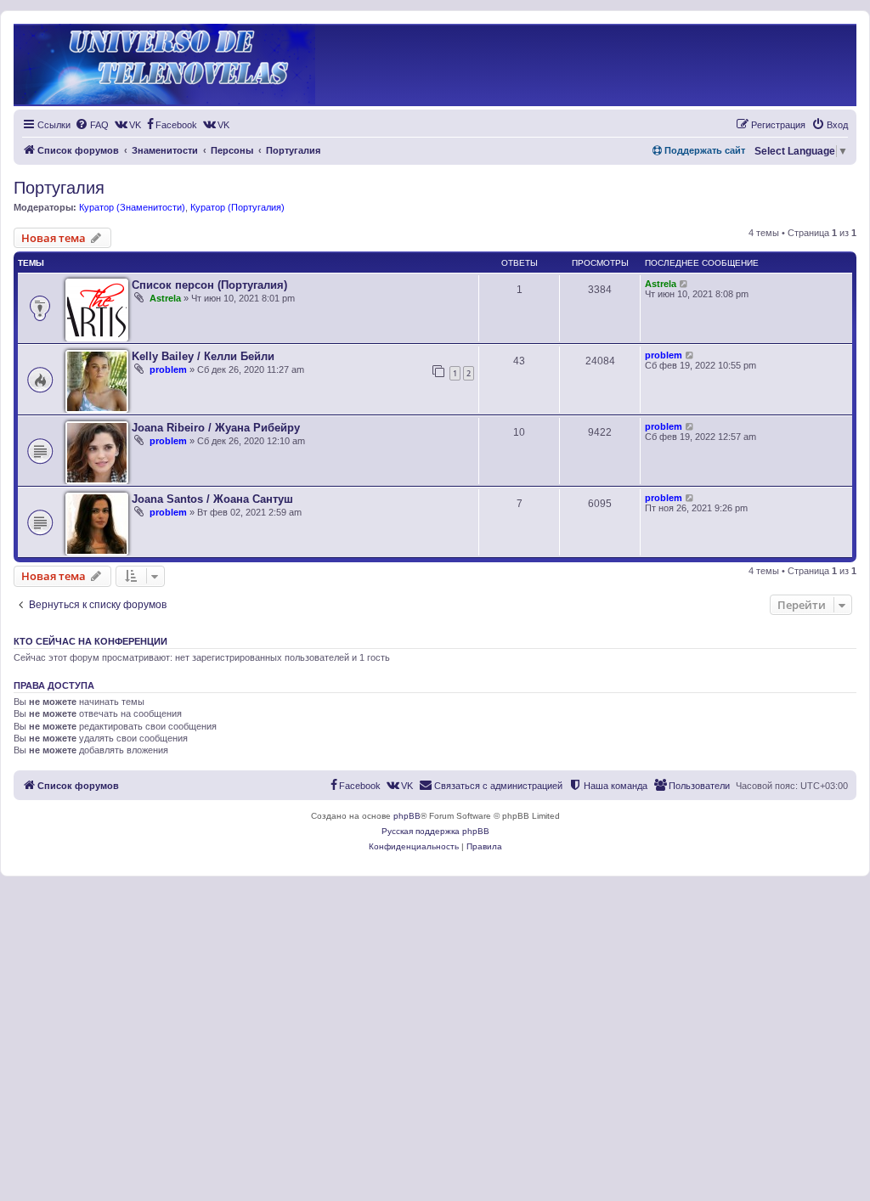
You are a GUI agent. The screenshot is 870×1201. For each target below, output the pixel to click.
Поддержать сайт (703, 150)
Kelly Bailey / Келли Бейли (203, 356)
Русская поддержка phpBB (435, 831)
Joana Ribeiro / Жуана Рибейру (216, 427)
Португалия (59, 187)
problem (168, 369)
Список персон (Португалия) (209, 285)
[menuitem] (92, 125)
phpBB (407, 815)
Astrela (165, 298)
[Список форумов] (164, 65)
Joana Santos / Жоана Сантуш (212, 499)
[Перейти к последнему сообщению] (684, 284)
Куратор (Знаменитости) (132, 207)
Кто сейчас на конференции (90, 641)
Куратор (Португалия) (237, 207)
